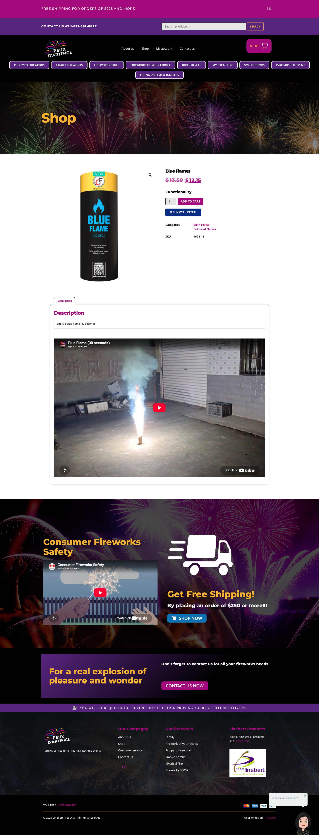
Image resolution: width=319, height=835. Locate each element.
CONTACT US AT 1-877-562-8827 (69, 26)
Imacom (271, 817)
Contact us (187, 49)
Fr (269, 8)
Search (255, 26)
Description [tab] (64, 301)
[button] (150, 175)
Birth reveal (201, 224)
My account (164, 49)
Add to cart (190, 201)
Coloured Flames (204, 229)
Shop (145, 49)
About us (128, 49)
